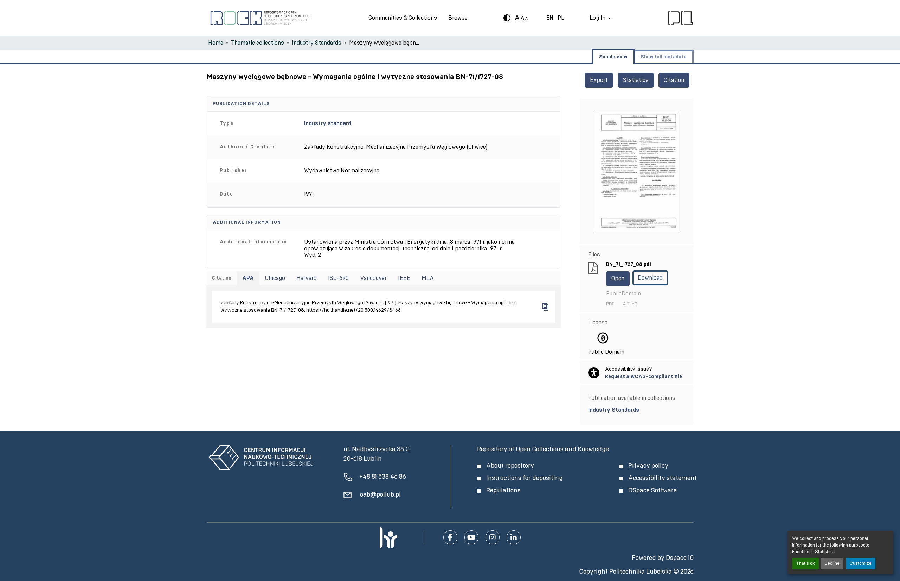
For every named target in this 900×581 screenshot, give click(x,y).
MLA (428, 278)
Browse (458, 18)
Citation (674, 80)
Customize (861, 563)
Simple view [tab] (613, 57)
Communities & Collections (402, 18)
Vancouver (373, 278)
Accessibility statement (662, 478)
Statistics (636, 80)
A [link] (517, 17)
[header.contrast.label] (506, 17)
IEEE (404, 278)
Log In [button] (598, 18)
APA (248, 278)
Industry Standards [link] (316, 43)
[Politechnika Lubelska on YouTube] (471, 537)
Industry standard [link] (327, 123)
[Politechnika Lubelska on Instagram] (493, 537)
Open (617, 278)
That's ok (805, 563)
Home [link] (215, 43)
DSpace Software (652, 490)
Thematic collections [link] (257, 43)
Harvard (306, 278)
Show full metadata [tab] (664, 57)
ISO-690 (338, 278)
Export (599, 80)
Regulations (503, 490)
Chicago (275, 278)
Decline (832, 563)
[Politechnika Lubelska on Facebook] (450, 537)
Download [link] (650, 278)
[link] (636, 410)
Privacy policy (648, 466)
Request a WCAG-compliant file (643, 376)
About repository (510, 466)
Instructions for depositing (524, 478)
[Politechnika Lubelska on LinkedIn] (514, 537)
